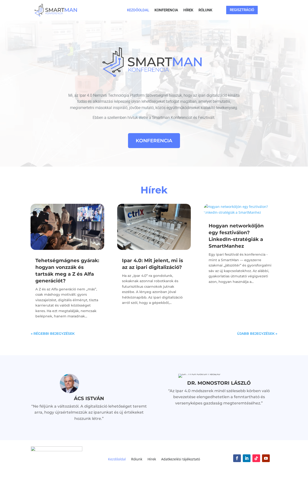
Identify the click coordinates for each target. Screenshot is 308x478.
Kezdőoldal (138, 10)
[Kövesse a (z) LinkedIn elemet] (246, 458)
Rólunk (205, 10)
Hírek (188, 10)
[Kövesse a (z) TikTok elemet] (256, 458)
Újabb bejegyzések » (257, 333)
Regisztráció (242, 10)
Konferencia (166, 10)
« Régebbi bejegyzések (53, 333)
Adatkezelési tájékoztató (180, 459)
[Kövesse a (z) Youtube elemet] (266, 458)
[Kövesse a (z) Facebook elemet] (237, 458)
